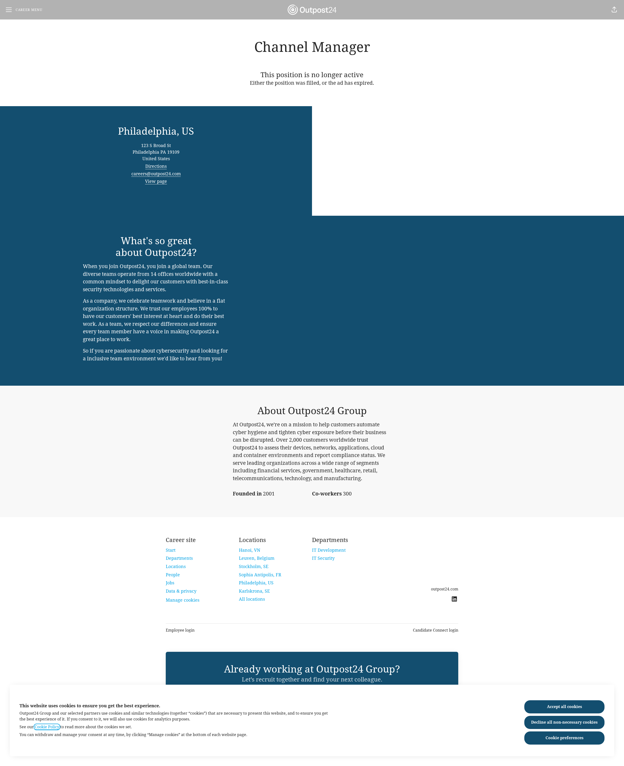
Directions (156, 166)
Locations (176, 566)
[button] (614, 10)
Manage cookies (182, 600)
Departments (179, 558)
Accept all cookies (564, 706)
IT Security (323, 558)
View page (156, 181)
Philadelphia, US (256, 582)
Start (171, 550)
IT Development (329, 550)
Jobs (170, 582)
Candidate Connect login (435, 630)
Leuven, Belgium (256, 558)
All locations (252, 599)
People (173, 574)
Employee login (180, 630)
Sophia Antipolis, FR (260, 574)
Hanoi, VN (249, 550)
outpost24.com (444, 589)
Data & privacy (181, 591)
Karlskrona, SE (254, 591)
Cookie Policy (47, 727)
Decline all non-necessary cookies (564, 722)
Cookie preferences (565, 738)
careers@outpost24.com (156, 173)
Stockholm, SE (253, 566)
